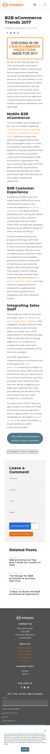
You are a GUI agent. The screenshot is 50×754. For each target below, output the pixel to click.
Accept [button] (25, 749)
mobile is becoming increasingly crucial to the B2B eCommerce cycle (23, 133)
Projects (25, 661)
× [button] (45, 730)
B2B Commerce (30, 452)
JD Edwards (25, 651)
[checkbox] (25, 716)
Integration (25, 657)
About (25, 674)
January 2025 (15, 557)
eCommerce (14, 452)
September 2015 (16, 589)
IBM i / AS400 (25, 654)
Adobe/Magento (25, 648)
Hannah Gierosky (15, 28)
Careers (25, 671)
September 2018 (16, 573)
